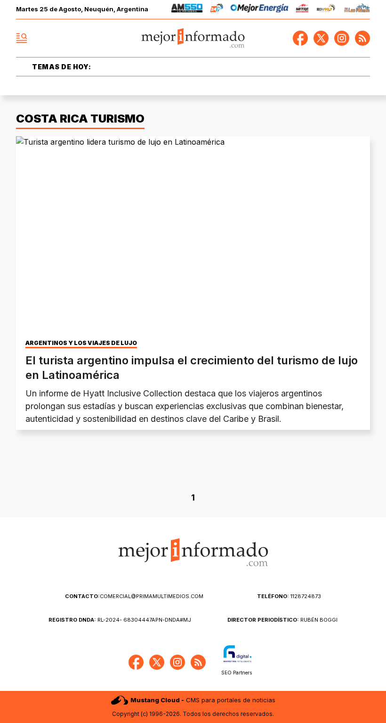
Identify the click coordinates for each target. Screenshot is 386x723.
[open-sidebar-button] (21, 38)
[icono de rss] (362, 38)
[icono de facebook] (300, 38)
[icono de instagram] (341, 38)
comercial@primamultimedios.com (134, 596)
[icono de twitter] (321, 38)
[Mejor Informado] (193, 38)
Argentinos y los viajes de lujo (81, 343)
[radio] (187, 10)
